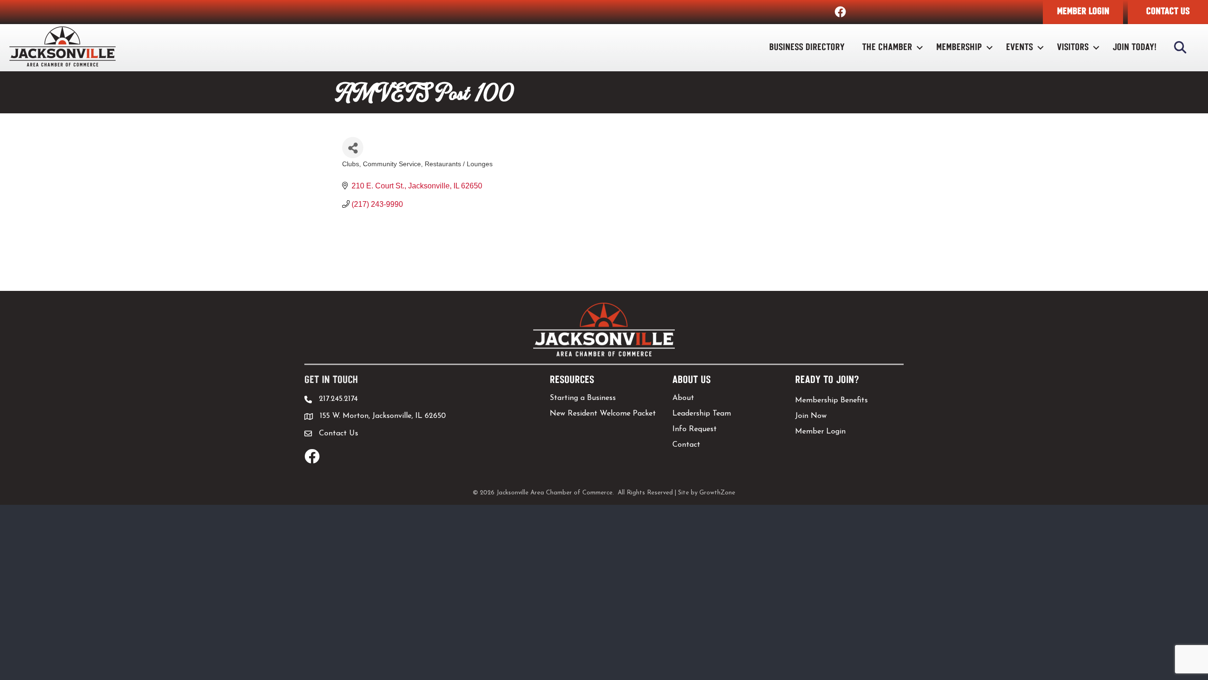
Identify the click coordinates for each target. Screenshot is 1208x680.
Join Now (811, 416)
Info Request (694, 429)
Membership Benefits (831, 400)
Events (1019, 47)
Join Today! (1135, 47)
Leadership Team (701, 413)
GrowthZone (717, 493)
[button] (1083, 12)
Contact (686, 445)
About (683, 398)
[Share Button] (352, 147)
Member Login (820, 431)
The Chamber (887, 47)
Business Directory (807, 47)
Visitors (1073, 47)
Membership (959, 47)
